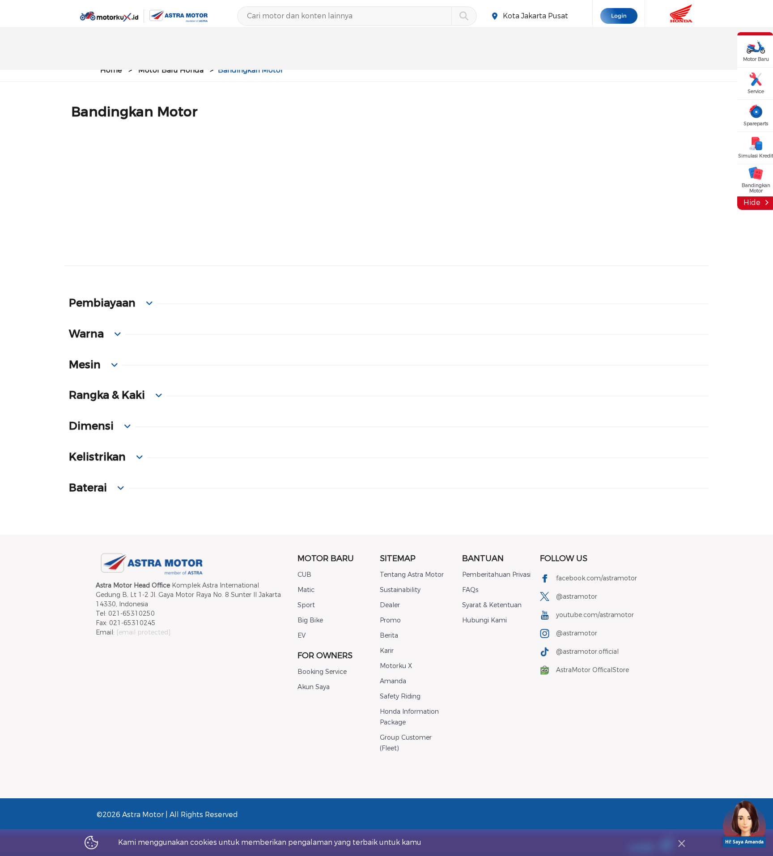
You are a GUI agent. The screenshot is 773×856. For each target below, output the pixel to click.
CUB (304, 575)
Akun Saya (313, 687)
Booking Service (322, 672)
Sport (306, 605)
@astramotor (576, 596)
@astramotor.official (587, 651)
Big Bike (310, 620)
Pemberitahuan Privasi (496, 575)
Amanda (393, 681)
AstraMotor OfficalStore (592, 670)
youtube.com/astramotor (595, 615)
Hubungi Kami (484, 620)
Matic (305, 590)
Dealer (390, 605)
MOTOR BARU (325, 558)
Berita (389, 635)
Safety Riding (400, 696)
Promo (390, 620)
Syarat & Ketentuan (492, 605)
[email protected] (143, 632)
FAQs (470, 590)
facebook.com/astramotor (596, 578)
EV (301, 635)
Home (111, 70)
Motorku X (396, 666)
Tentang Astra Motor (412, 575)
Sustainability (400, 590)
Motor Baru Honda (171, 70)
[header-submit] (463, 16)
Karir (387, 651)
